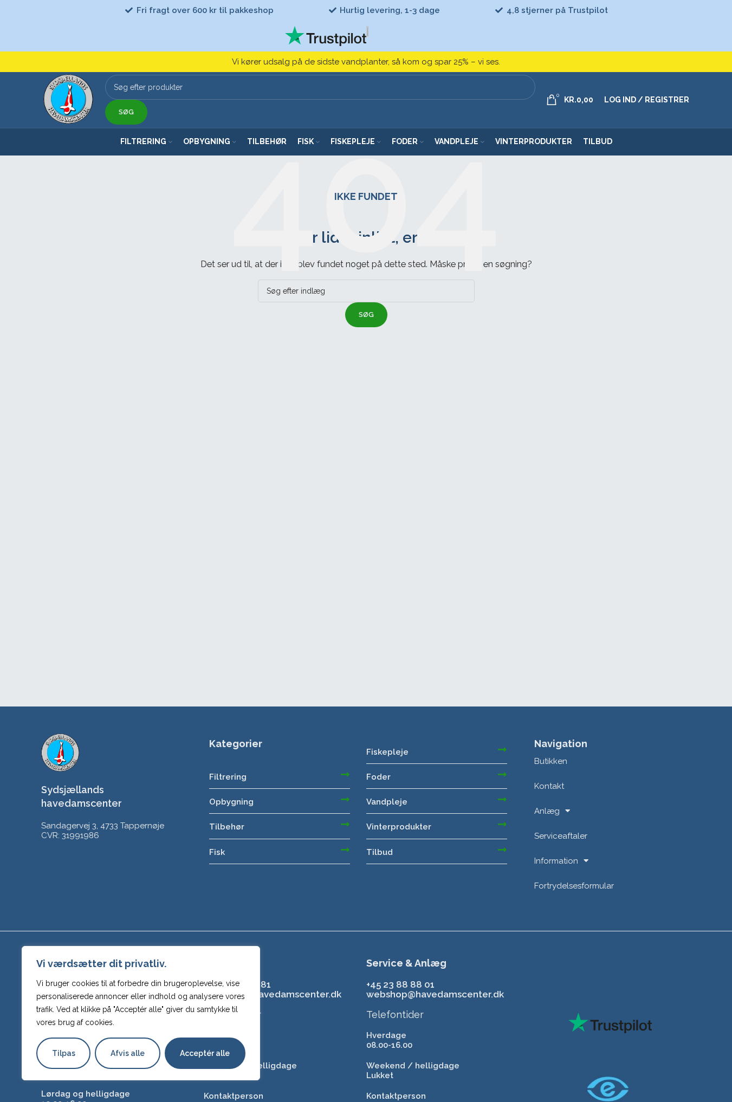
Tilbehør (226, 827)
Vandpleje (386, 802)
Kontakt (549, 786)
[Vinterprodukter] (502, 824)
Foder (378, 777)
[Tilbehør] (345, 824)
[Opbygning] (345, 799)
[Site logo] (68, 99)
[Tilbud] (502, 849)
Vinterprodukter (398, 827)
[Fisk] (345, 849)
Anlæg (547, 811)
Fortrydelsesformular (574, 886)
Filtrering (228, 777)
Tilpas (63, 1053)
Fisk (217, 852)
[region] (141, 1013)
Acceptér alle (205, 1053)
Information (556, 861)
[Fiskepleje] (502, 749)
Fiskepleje (387, 752)
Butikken (550, 761)
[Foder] (502, 774)
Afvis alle (128, 1053)
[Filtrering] (345, 774)
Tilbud (379, 852)
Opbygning (231, 802)
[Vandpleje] (502, 799)
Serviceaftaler (560, 836)
